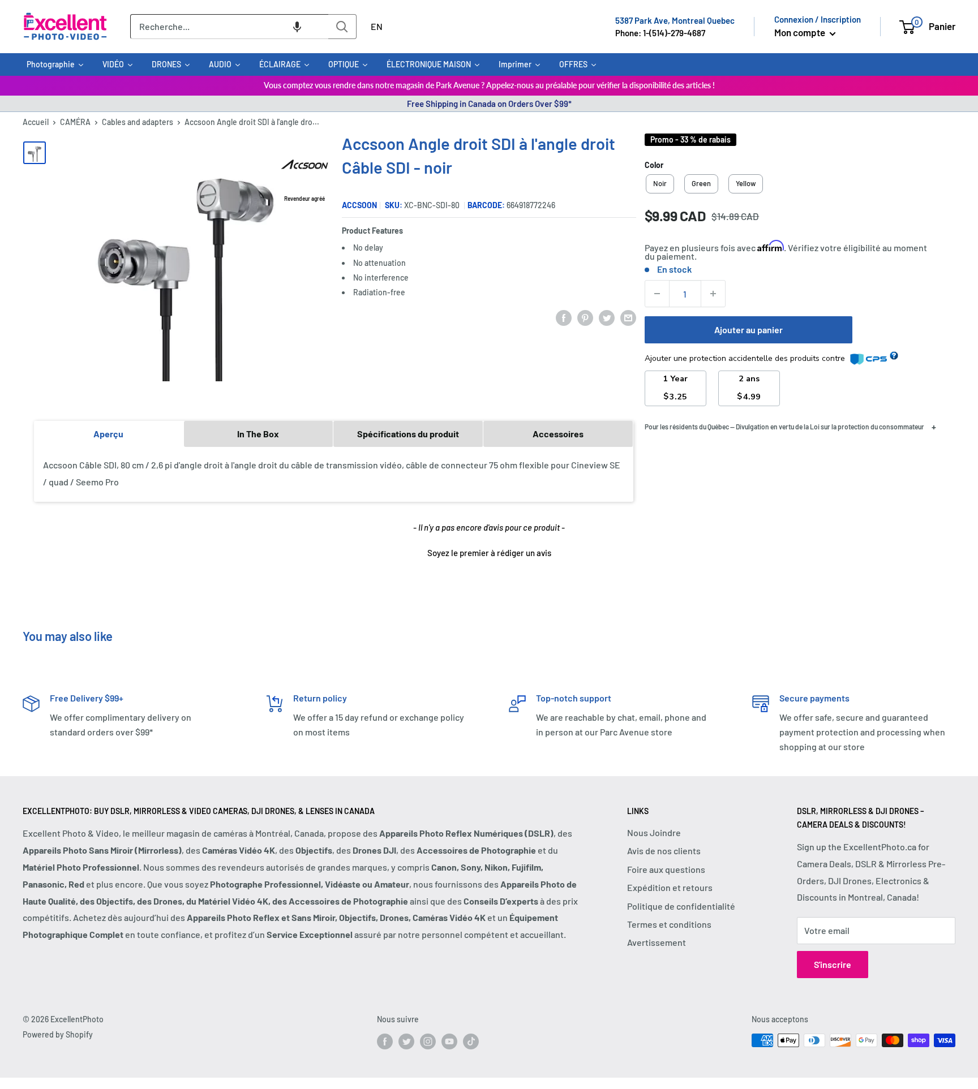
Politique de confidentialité (681, 906)
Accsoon (359, 205)
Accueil (36, 122)
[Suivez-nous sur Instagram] (428, 1041)
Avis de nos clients (664, 850)
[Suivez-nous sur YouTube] (449, 1041)
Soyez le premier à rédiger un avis (489, 553)
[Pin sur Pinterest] (585, 317)
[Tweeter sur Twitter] (607, 317)
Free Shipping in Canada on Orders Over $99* (489, 103)
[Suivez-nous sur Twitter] (406, 1041)
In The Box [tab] (258, 433)
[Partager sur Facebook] (564, 317)
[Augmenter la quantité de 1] (713, 294)
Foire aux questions (666, 869)
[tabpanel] (333, 473)
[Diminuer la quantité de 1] (657, 294)
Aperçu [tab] (108, 433)
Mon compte (800, 32)
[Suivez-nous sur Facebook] (385, 1041)
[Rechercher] (342, 26)
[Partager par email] (628, 317)
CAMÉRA (75, 122)
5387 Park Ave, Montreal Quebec (675, 20)
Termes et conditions (669, 924)
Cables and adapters (137, 122)
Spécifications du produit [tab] (408, 433)
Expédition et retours (670, 887)
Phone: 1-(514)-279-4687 (660, 33)
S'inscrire (832, 964)
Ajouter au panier (748, 329)
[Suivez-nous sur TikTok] (471, 1041)
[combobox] (229, 26)
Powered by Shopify (58, 1034)
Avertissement (656, 942)
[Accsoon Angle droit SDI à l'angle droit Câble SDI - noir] (34, 152)
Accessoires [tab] (558, 433)
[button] (297, 26)
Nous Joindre (654, 832)
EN (377, 26)
